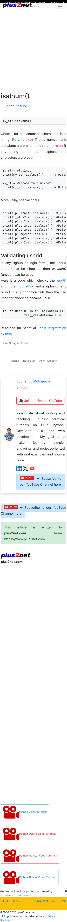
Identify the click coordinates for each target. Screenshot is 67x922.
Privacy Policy (46, 916)
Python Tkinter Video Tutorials (38, 877)
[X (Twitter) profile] (25, 468)
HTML (5, 900)
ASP (54, 900)
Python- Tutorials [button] (48, 360)
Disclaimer (6, 920)
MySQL (17, 900)
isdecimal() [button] (29, 360)
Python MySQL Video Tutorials (38, 855)
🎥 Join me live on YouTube (40, 401)
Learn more (23, 895)
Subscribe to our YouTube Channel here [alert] (40, 481)
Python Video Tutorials (33, 811)
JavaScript (41, 900)
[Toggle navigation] (59, 5)
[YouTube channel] (32, 468)
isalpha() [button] (14, 360)
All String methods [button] (15, 343)
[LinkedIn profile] (19, 468)
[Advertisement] (33, 49)
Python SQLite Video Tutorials (37, 833)
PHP (28, 900)
